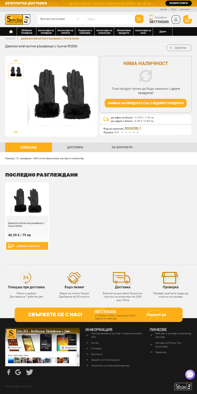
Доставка (122, 287)
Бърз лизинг (74, 287)
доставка (75, 147)
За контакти (122, 147)
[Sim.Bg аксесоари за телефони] (18, 19)
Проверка (171, 287)
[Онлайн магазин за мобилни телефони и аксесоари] (11, 31)
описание (28, 147)
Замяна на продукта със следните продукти (146, 103)
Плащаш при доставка (26, 287)
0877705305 (159, 22)
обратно (180, 47)
